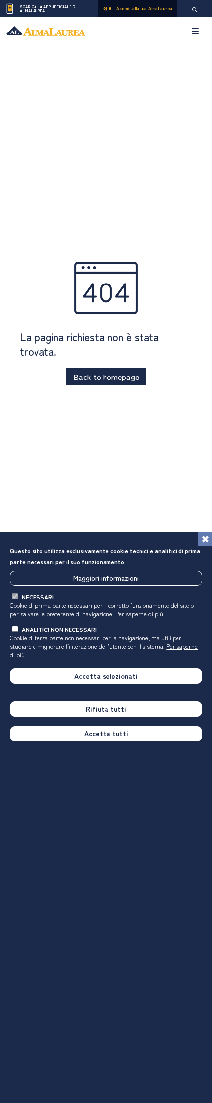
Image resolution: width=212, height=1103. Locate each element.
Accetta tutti (106, 733)
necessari (38, 597)
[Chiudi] (205, 539)
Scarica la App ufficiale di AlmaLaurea (48, 8)
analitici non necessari (59, 629)
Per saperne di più (139, 613)
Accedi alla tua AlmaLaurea (144, 8)
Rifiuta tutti (106, 709)
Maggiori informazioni (106, 578)
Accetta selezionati (106, 676)
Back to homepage (106, 376)
